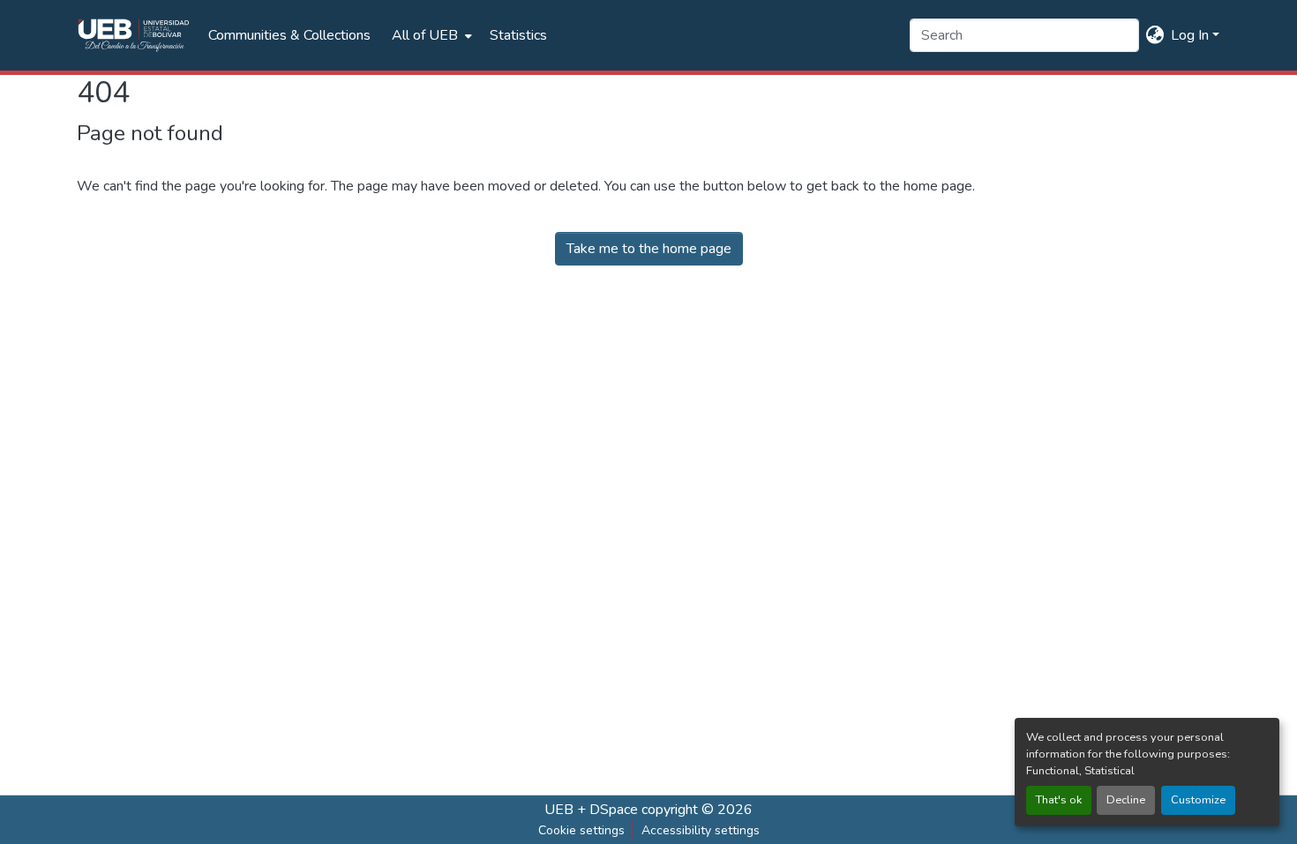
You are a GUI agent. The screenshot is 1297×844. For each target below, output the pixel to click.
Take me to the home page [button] (648, 248)
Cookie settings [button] (581, 830)
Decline (1125, 800)
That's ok (1059, 800)
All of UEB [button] (425, 35)
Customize (1198, 800)
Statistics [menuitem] (518, 35)
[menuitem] (430, 35)
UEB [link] (559, 809)
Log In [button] (1191, 35)
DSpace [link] (613, 809)
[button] (134, 35)
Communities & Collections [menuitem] (289, 35)
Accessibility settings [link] (700, 830)
